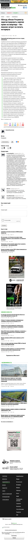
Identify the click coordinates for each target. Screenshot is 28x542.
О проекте (18, 503)
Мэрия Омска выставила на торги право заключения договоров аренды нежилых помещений (11, 379)
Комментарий (4, 209)
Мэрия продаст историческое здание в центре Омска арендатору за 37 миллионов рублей (13, 416)
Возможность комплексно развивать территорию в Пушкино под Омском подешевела (14, 403)
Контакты (18, 506)
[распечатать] (12, 142)
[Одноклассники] (18, 141)
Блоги (17, 493)
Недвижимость (7, 362)
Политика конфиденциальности (11, 530)
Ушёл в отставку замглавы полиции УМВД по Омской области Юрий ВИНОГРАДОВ (13, 344)
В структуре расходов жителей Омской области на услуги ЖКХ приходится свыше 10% (13, 315)
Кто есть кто (19, 481)
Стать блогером (20, 509)
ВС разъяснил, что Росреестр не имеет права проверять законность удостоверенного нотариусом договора (13, 238)
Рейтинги (18, 490)
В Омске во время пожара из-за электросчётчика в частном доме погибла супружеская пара (13, 349)
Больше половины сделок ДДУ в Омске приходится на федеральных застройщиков (14, 250)
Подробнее (7, 533)
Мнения (18, 487)
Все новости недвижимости (7, 421)
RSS (17, 514)
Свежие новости (6, 312)
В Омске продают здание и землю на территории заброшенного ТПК (13, 409)
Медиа (17, 479)
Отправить (4, 225)
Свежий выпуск (19, 476)
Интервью (18, 484)
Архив (17, 496)
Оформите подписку (15, 460)
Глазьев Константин (10, 130)
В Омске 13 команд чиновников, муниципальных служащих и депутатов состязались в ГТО (12, 320)
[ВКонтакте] (16, 141)
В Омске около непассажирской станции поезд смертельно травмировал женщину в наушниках (12, 326)
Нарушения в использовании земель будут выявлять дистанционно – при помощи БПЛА (13, 244)
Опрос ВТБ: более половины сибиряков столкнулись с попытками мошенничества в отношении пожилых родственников (13, 332)
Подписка (18, 512)
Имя (2, 205)
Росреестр (3, 138)
